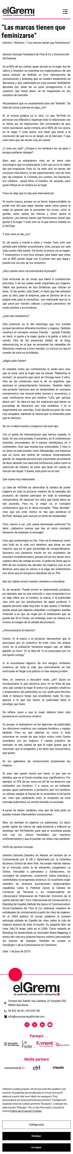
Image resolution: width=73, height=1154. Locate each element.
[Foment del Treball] (44, 1044)
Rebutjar (36, 1136)
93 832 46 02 (16, 1010)
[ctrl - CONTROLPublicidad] (36, 1067)
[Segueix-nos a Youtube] (49, 1024)
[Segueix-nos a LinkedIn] (42, 1024)
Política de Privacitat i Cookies (26, 1111)
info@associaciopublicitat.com (26, 1016)
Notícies (19, 42)
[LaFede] (28, 1044)
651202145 (33, 1010)
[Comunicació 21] (14, 1068)
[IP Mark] (59, 1067)
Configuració (36, 1124)
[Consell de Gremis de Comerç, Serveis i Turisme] (61, 1044)
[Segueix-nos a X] (34, 1024)
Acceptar (36, 1147)
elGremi (7, 42)
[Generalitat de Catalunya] (11, 1044)
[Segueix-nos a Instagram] (27, 1024)
